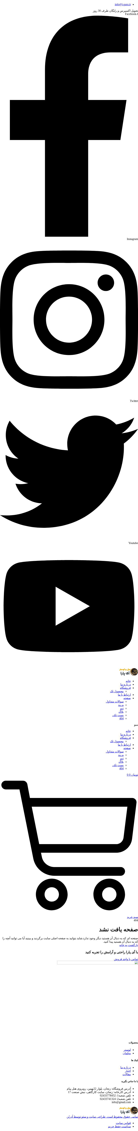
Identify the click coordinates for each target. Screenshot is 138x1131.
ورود (121, 704)
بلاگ (121, 711)
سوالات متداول (115, 701)
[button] (69, 724)
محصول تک (117, 691)
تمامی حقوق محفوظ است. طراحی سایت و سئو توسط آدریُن (102, 1116)
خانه (128, 681)
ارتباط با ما (124, 694)
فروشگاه (125, 687)
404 (121, 718)
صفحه (127, 698)
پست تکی (118, 715)
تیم (122, 708)
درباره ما (125, 684)
